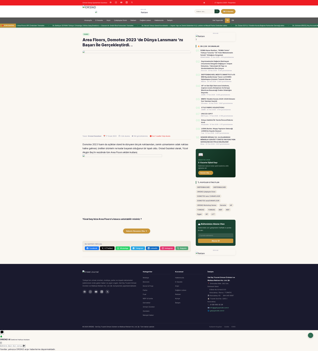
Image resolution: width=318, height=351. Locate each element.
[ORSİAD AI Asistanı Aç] (2, 332)
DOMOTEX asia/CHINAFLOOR (208, 201)
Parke (145, 290)
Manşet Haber (148, 315)
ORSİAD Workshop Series (206, 205)
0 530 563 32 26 (216, 305)
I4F (231, 205)
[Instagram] (116, 2)
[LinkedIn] (127, 2)
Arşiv (108, 20)
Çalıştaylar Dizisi (120, 20)
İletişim (170, 20)
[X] (132, 2)
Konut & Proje (148, 286)
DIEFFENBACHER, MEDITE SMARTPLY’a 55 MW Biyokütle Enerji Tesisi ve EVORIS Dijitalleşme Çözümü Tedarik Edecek (218, 77)
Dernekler (146, 303)
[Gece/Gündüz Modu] (204, 3)
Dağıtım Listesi (145, 20)
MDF (220, 210)
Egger (199, 214)
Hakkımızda (159, 20)
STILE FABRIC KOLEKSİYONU (212, 107)
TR (227, 20)
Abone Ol (216, 241)
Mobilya (146, 278)
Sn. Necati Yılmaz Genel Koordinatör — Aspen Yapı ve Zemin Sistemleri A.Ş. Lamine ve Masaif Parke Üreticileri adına (181, 25)
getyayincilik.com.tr (217, 311)
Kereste (223, 205)
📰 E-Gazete (228, 11)
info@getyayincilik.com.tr (219, 308)
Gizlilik (226, 327)
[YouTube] (121, 2)
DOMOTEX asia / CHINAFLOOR (208, 196)
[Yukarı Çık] (310, 335)
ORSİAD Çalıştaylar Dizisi (206, 192)
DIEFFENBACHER (203, 187)
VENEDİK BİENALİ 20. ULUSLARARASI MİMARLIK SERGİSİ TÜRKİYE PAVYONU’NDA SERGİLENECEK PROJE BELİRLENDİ (217, 139)
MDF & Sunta (148, 298)
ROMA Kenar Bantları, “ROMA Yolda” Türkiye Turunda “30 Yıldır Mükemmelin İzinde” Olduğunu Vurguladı (216, 52)
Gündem (146, 311)
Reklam (133, 20)
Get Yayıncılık (218, 20)
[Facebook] (111, 2)
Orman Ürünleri (149, 307)
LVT (213, 214)
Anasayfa (88, 20)
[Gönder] (24, 346)
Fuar (144, 294)
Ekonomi (146, 282)
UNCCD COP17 (207, 114)
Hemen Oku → (205, 173)
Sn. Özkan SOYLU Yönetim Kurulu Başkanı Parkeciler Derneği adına (256, 25)
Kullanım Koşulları (215, 327)
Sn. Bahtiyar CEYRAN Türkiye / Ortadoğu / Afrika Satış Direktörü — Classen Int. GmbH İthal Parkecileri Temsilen (89, 25)
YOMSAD (200, 210)
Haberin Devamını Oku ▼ (136, 231)
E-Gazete (99, 20)
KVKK (234, 327)
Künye (177, 298)
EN (233, 20)
